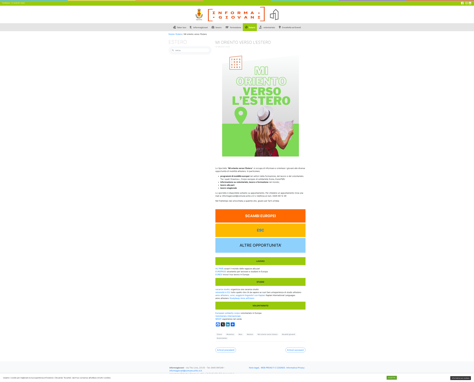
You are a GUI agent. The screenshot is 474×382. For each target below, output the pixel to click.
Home (171, 34)
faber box (181, 27)
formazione (235, 27)
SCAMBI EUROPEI (260, 216)
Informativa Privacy (295, 367)
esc (241, 334)
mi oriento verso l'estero (268, 334)
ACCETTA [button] (391, 378)
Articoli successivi (295, 350)
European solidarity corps (227, 313)
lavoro (219, 27)
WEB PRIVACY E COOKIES (273, 367)
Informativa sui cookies (460, 378)
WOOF (218, 319)
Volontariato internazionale (228, 316)
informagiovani (200, 27)
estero (250, 334)
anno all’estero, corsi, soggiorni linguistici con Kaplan (240, 295)
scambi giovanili (289, 334)
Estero (252, 27)
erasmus (230, 334)
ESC (260, 230)
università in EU (222, 292)
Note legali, (254, 367)
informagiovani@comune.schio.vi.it (185, 370)
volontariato (269, 27)
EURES (218, 274)
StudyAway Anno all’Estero (241, 298)
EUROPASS (220, 271)
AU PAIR (219, 268)
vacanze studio (222, 289)
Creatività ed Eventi (291, 27)
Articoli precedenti (225, 350)
